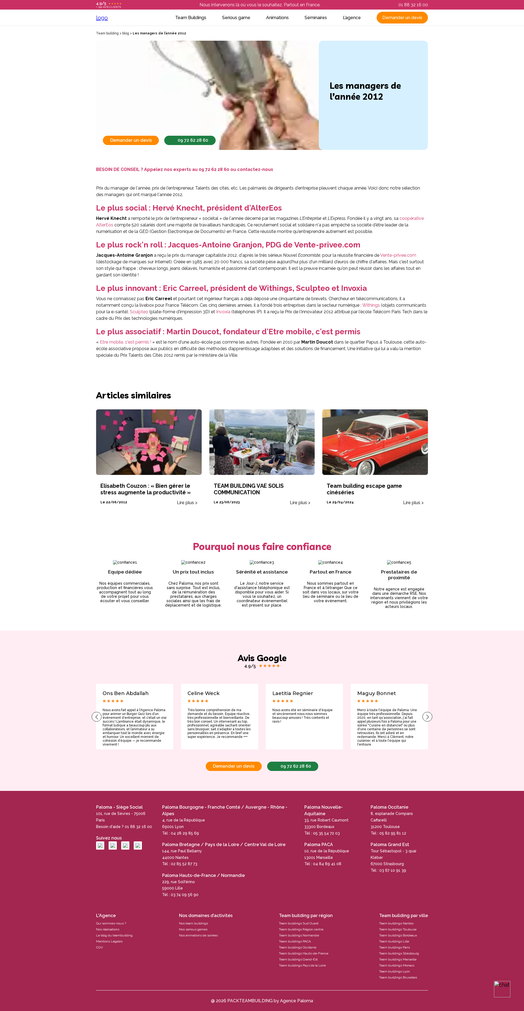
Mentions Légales (109, 941)
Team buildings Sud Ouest (298, 923)
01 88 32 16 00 (413, 4)
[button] (97, 717)
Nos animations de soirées (198, 935)
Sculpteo (139, 311)
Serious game (236, 17)
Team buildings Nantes (396, 923)
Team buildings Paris (394, 947)
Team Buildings (190, 17)
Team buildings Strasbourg (399, 953)
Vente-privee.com (398, 255)
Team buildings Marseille (397, 959)
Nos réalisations (107, 929)
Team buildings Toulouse (397, 929)
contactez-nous (255, 169)
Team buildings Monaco (396, 965)
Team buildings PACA (295, 941)
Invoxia (223, 311)
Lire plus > (187, 502)
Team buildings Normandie (299, 935)
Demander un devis (402, 17)
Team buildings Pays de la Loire (302, 965)
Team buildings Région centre (301, 929)
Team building (107, 33)
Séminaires (316, 17)
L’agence (352, 17)
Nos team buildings (193, 923)
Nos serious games (193, 929)
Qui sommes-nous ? (111, 923)
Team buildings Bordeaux (398, 935)
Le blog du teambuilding (114, 935)
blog (125, 33)
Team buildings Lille (394, 941)
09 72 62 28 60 (193, 140)
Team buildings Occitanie (297, 947)
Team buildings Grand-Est (298, 959)
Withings (371, 305)
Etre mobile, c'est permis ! (126, 342)
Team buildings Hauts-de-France (303, 953)
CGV (99, 947)
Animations (277, 17)
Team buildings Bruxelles (398, 977)
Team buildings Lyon (394, 971)
